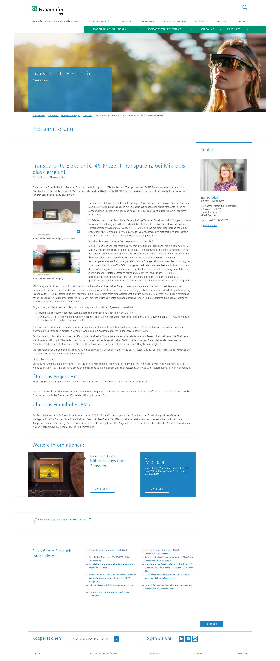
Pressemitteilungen (70, 115)
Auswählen (116, 639)
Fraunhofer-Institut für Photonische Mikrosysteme (55, 21)
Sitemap (242, 653)
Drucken (211, 624)
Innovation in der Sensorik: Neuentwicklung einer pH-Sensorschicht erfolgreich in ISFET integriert (113, 578)
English (240, 21)
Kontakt (221, 21)
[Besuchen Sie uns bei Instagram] (195, 639)
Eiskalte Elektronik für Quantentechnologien (111, 585)
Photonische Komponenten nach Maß (108, 550)
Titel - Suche (244, 7)
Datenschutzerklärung (103, 653)
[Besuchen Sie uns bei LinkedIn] (181, 639)
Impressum (199, 653)
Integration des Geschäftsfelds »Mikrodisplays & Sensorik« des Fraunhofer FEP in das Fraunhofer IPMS (169, 568)
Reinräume (207, 29)
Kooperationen (98, 21)
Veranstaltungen (175, 21)
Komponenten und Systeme (164, 29)
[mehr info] (58, 474)
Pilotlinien (234, 29)
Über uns (127, 21)
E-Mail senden (210, 225)
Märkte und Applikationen (109, 29)
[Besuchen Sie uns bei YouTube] (188, 639)
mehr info (101, 489)
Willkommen (39, 115)
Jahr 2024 (87, 115)
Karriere (200, 21)
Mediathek (148, 21)
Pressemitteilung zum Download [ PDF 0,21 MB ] (63, 519)
